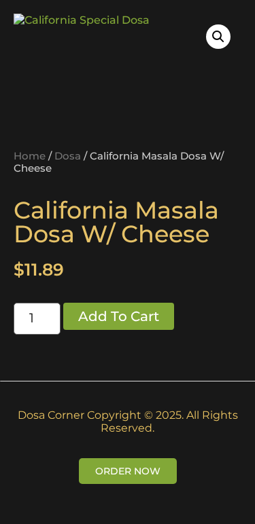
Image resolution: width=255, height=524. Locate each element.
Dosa (67, 156)
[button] (218, 36)
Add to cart (118, 316)
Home (30, 156)
